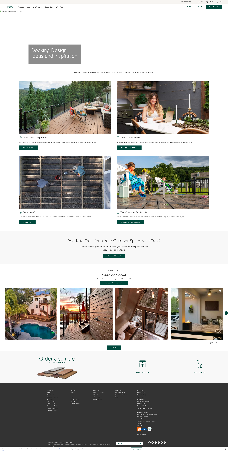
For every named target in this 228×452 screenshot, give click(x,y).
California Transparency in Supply (146, 421)
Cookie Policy (141, 397)
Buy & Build (49, 7)
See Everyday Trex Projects (130, 222)
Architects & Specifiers (121, 395)
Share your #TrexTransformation (114, 283)
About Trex (74, 390)
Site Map (139, 425)
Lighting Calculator (98, 397)
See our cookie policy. (56, 449)
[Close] (225, 449)
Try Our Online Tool (114, 256)
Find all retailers (141, 434)
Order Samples (214, 7)
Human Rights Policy (142, 406)
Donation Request (75, 404)
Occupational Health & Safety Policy (147, 414)
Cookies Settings (137, 449)
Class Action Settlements (54, 406)
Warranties (50, 399)
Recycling (73, 401)
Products (21, 7)
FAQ (48, 392)
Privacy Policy (141, 392)
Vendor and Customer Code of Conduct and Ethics (145, 409)
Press (72, 397)
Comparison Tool (97, 399)
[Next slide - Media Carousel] (226, 313)
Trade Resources (119, 390)
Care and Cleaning (52, 410)
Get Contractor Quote (195, 7)
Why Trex (59, 7)
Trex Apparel (140, 423)
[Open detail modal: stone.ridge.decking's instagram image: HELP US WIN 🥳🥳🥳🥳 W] (31, 314)
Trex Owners (50, 395)
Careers (73, 392)
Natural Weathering (52, 408)
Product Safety (51, 404)
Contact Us (50, 390)
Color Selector (96, 395)
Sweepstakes (140, 399)
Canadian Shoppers (142, 417)
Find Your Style (28, 147)
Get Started (27, 222)
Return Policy (140, 390)
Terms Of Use (141, 419)
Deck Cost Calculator (98, 392)
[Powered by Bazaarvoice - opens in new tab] (216, 343)
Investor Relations (75, 399)
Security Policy (141, 404)
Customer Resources (52, 397)
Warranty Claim (51, 401)
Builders (117, 397)
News (72, 395)
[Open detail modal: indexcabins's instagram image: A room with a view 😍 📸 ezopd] (141, 314)
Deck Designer (97, 390)
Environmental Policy (143, 412)
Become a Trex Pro (120, 392)
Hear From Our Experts (129, 147)
